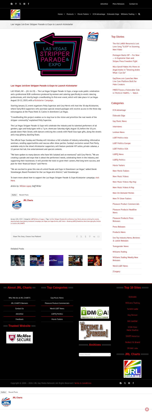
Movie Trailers (119, 165)
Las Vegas (44, 221)
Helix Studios (132, 330)
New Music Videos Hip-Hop (124, 182)
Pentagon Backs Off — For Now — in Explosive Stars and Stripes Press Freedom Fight (126, 58)
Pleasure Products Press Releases (123, 220)
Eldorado (132, 296)
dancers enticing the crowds (90, 219)
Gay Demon (132, 315)
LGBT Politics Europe (122, 143)
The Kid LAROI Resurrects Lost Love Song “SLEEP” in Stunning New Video (126, 46)
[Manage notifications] (147, 409)
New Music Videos (120, 176)
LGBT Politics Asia (120, 137)
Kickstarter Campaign (43, 100)
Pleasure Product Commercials (126, 204)
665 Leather (132, 321)
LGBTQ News (35, 219)
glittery (25, 221)
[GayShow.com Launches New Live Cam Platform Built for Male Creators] (56, 256)
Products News (119, 232)
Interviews (117, 126)
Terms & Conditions (82, 383)
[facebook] (28, 4)
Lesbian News (119, 132)
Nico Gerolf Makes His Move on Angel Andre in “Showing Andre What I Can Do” (126, 69)
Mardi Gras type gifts (89, 221)
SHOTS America (132, 336)
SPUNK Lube (132, 348)
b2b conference (69, 219)
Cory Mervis (77, 219)
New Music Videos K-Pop (123, 187)
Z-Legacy (41, 219)
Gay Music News (120, 121)
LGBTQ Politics (119, 159)
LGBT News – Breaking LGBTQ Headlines (71, 221)
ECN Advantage (119, 110)
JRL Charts (28, 200)
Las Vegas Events (53, 221)
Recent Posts (24, 195)
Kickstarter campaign (34, 221)
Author (14, 195)
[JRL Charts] (17, 201)
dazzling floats (15, 221)
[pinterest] (16, 4)
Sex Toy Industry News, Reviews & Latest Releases (126, 239)
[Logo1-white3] (15, 10)
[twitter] (20, 4)
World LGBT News (120, 266)
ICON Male (132, 327)
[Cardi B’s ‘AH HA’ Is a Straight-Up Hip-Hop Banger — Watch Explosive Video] (95, 256)
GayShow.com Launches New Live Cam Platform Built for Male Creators (125, 81)
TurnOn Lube (132, 309)
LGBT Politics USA (120, 148)
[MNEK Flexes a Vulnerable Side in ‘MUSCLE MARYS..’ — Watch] (76, 256)
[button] (139, 14)
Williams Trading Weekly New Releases (125, 259)
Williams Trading (120, 251)
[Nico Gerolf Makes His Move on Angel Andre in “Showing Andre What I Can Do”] (37, 256)
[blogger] (12, 4)
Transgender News (120, 246)
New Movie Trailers (121, 170)
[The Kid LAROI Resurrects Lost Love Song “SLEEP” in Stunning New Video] (18, 256)
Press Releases (119, 226)
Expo (21, 221)
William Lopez (25, 186)
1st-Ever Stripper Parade (56, 219)
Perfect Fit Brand (132, 342)
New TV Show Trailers (122, 198)
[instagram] (24, 4)
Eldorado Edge (119, 115)
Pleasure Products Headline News (125, 211)
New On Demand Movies (123, 193)
